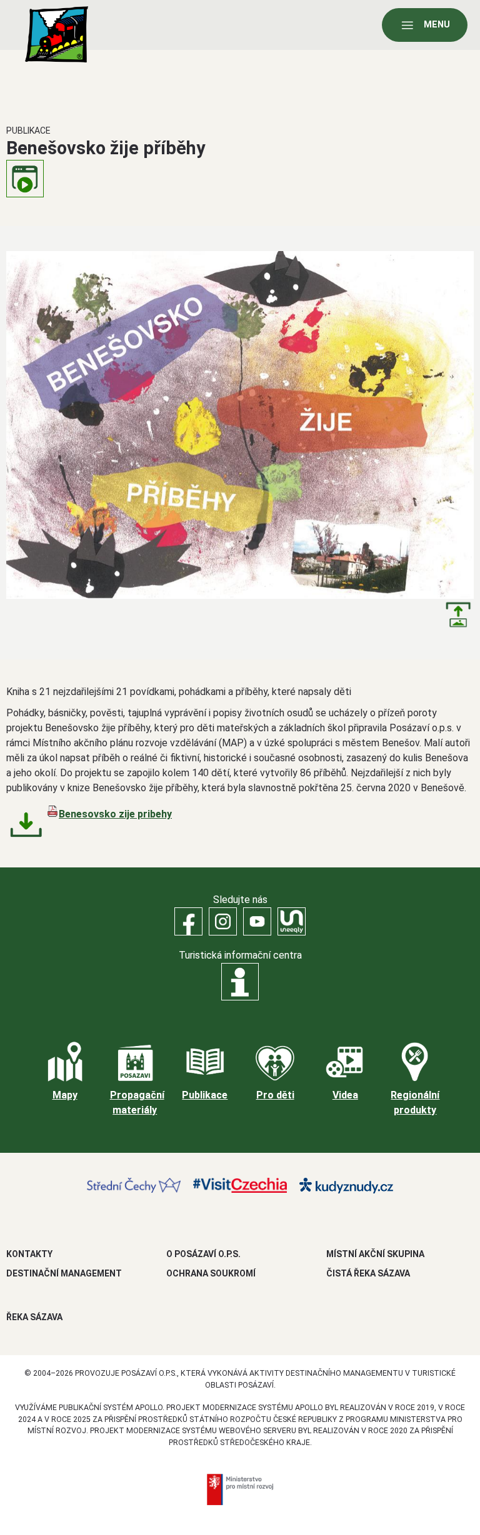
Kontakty (29, 1254)
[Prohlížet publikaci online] (25, 178)
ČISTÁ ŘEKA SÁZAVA (368, 1273)
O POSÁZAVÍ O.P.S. (203, 1254)
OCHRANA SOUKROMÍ (211, 1273)
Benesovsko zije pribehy (115, 814)
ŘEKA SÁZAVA (34, 1317)
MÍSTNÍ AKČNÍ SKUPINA (375, 1254)
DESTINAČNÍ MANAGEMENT (64, 1273)
